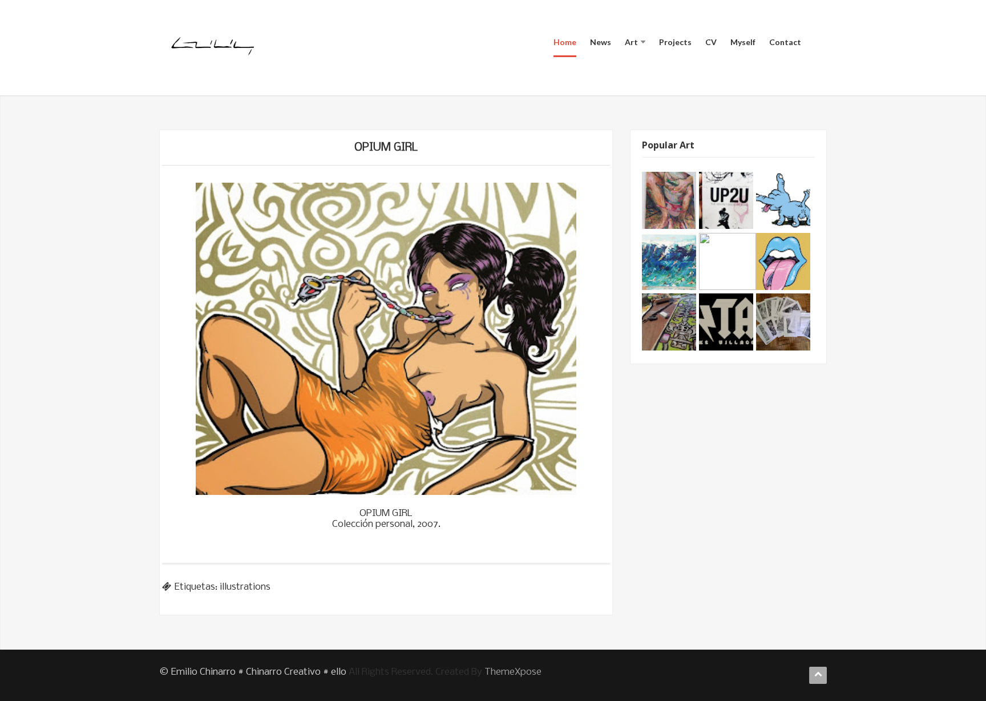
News (600, 42)
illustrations (245, 587)
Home (564, 42)
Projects (675, 42)
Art (631, 42)
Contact (785, 42)
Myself (742, 42)
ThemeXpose (513, 672)
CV (711, 42)
